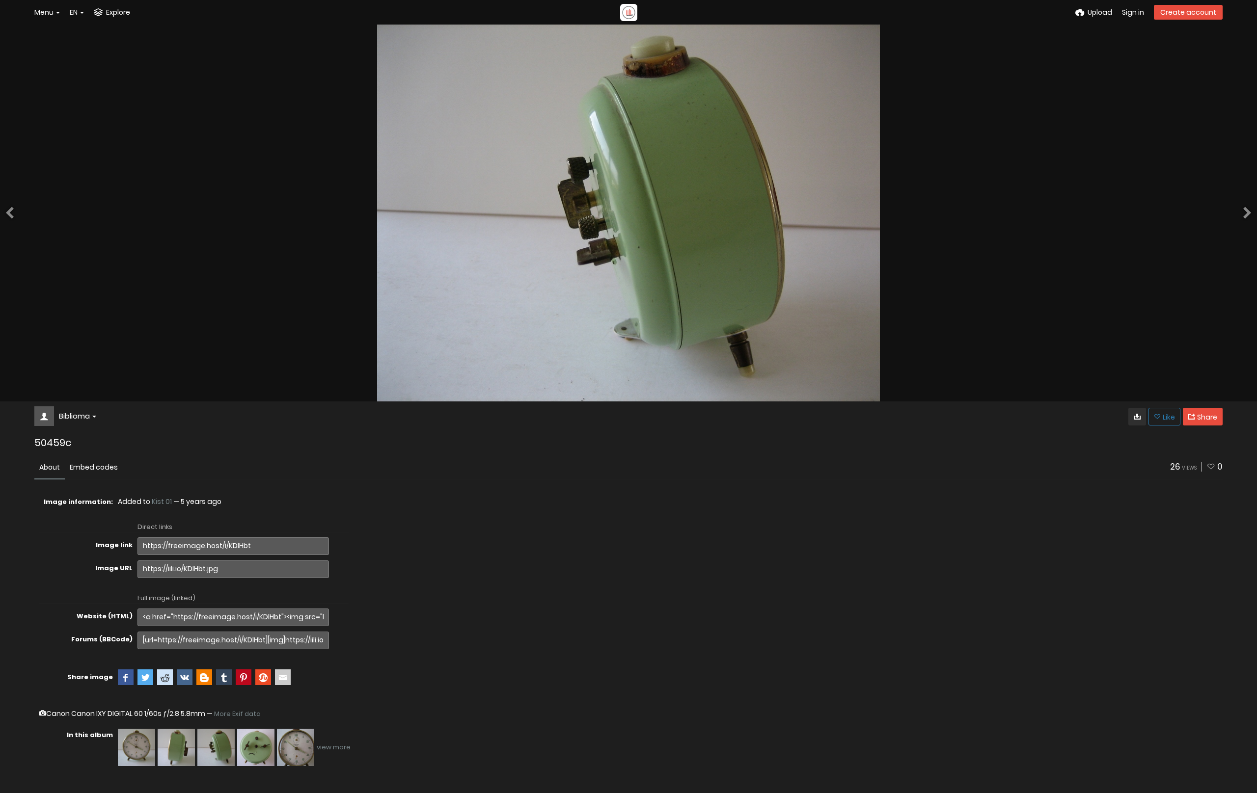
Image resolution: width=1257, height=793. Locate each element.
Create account (1188, 12)
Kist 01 (162, 501)
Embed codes (94, 467)
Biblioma (74, 416)
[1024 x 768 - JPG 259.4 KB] (1137, 416)
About (49, 467)
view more (334, 747)
